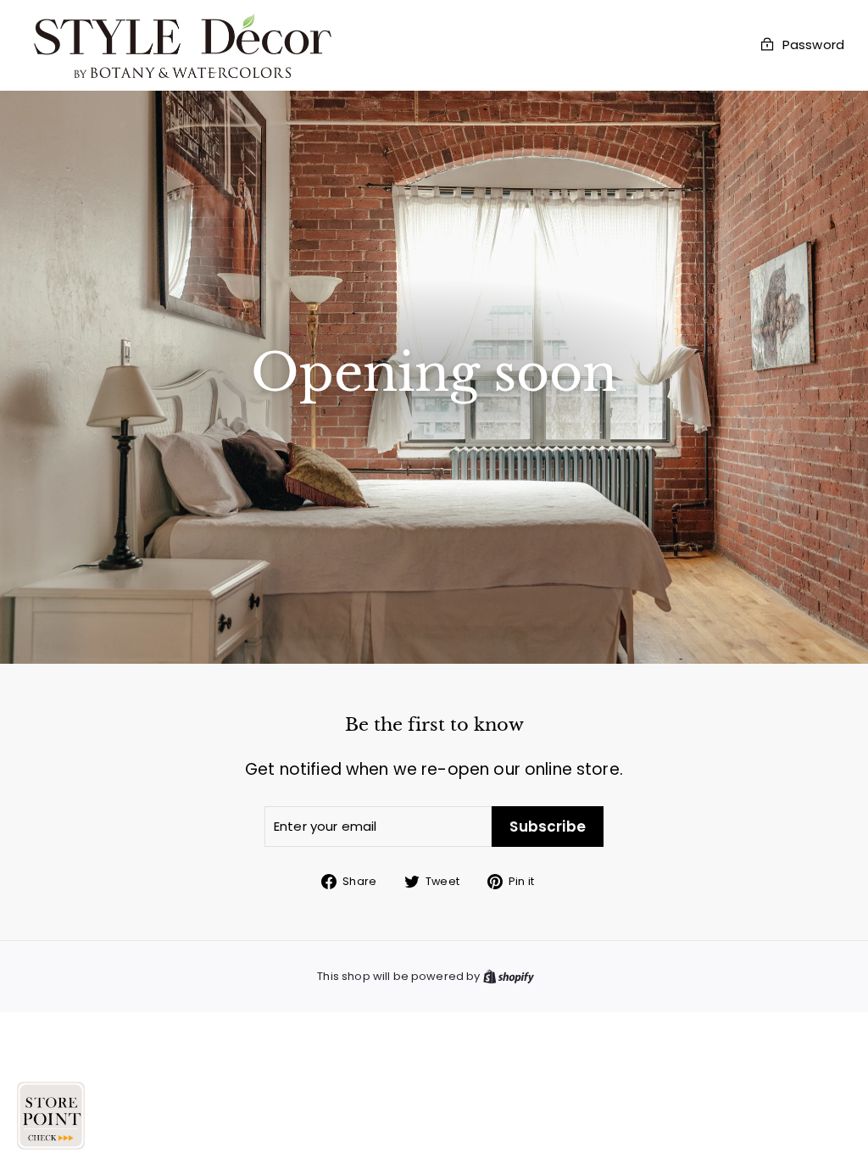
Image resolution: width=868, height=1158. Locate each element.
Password (813, 44)
